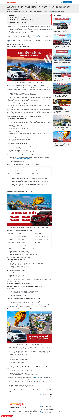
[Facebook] (40, 394)
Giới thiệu (27, 2)
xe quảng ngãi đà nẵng (61, 11)
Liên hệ (56, 2)
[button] (61, 2)
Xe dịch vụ (34, 2)
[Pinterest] (45, 394)
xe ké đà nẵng (45, 11)
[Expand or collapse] (50, 16)
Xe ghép (50, 2)
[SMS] (51, 394)
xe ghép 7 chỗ (26, 11)
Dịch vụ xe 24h (16, 9)
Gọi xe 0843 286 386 (6, 416)
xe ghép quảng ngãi (34, 11)
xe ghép (14, 11)
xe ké (40, 11)
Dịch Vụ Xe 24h (17, 160)
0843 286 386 (20, 158)
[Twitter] (43, 394)
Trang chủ (21, 2)
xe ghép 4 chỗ (20, 11)
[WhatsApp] (48, 394)
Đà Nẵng (11, 40)
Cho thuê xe (43, 2)
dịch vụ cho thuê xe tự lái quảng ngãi (37, 36)
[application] (37, 2)
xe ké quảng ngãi (52, 11)
